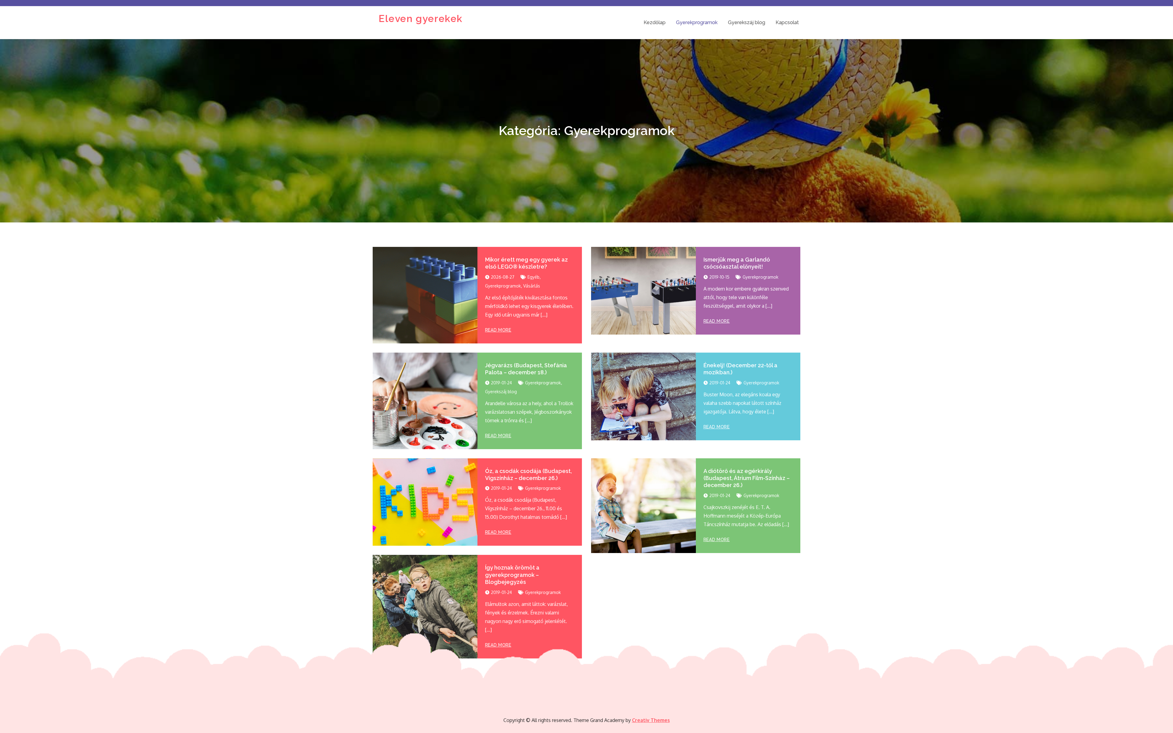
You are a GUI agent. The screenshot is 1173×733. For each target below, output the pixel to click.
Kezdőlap (655, 22)
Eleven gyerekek (420, 18)
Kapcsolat (787, 22)
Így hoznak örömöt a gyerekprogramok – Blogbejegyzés (512, 574)
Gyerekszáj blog (746, 22)
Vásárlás (531, 285)
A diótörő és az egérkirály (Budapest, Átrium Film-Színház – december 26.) (746, 478)
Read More (498, 330)
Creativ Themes (651, 720)
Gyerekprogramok (697, 22)
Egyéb (533, 277)
